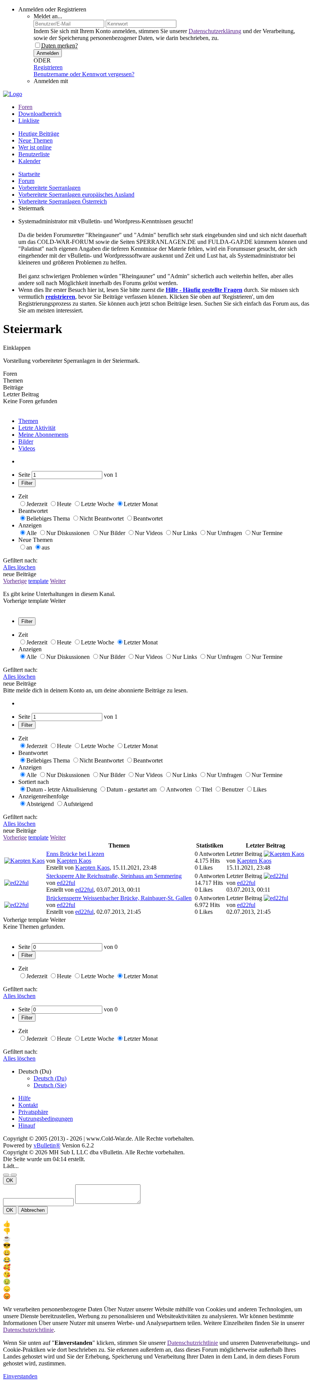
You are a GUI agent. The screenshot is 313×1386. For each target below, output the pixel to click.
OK (9, 1180)
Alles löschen (19, 567)
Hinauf (26, 1125)
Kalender (29, 161)
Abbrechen (33, 1210)
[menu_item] (156, 1223)
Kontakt (28, 1105)
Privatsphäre (33, 1112)
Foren (25, 107)
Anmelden (48, 53)
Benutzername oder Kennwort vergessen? (84, 74)
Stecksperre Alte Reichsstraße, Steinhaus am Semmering (114, 876)
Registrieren (48, 67)
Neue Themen (35, 140)
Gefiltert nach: (20, 560)
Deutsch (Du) (50, 1078)
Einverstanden (20, 1376)
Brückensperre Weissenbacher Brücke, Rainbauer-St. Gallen (119, 898)
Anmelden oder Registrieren (52, 9)
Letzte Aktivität (36, 428)
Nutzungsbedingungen (45, 1118)
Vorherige (15, 581)
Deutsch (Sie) (50, 1085)
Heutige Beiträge (38, 133)
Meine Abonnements (43, 434)
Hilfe (24, 1098)
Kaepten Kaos (74, 860)
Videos (26, 448)
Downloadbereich (39, 114)
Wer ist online (35, 147)
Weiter (58, 581)
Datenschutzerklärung (215, 31)
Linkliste (28, 120)
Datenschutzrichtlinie (28, 1330)
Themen (28, 421)
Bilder (25, 441)
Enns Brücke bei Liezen (75, 854)
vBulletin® (47, 1145)
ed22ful (66, 883)
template (38, 581)
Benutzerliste (34, 154)
